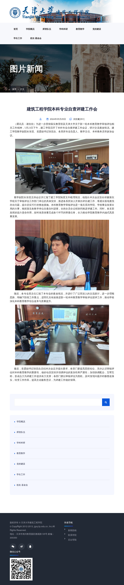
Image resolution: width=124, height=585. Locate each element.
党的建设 (97, 28)
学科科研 (63, 28)
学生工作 (18, 38)
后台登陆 (72, 539)
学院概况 (30, 28)
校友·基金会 (35, 38)
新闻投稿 (72, 530)
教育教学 (80, 28)
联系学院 (72, 534)
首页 (16, 28)
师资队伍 (47, 28)
